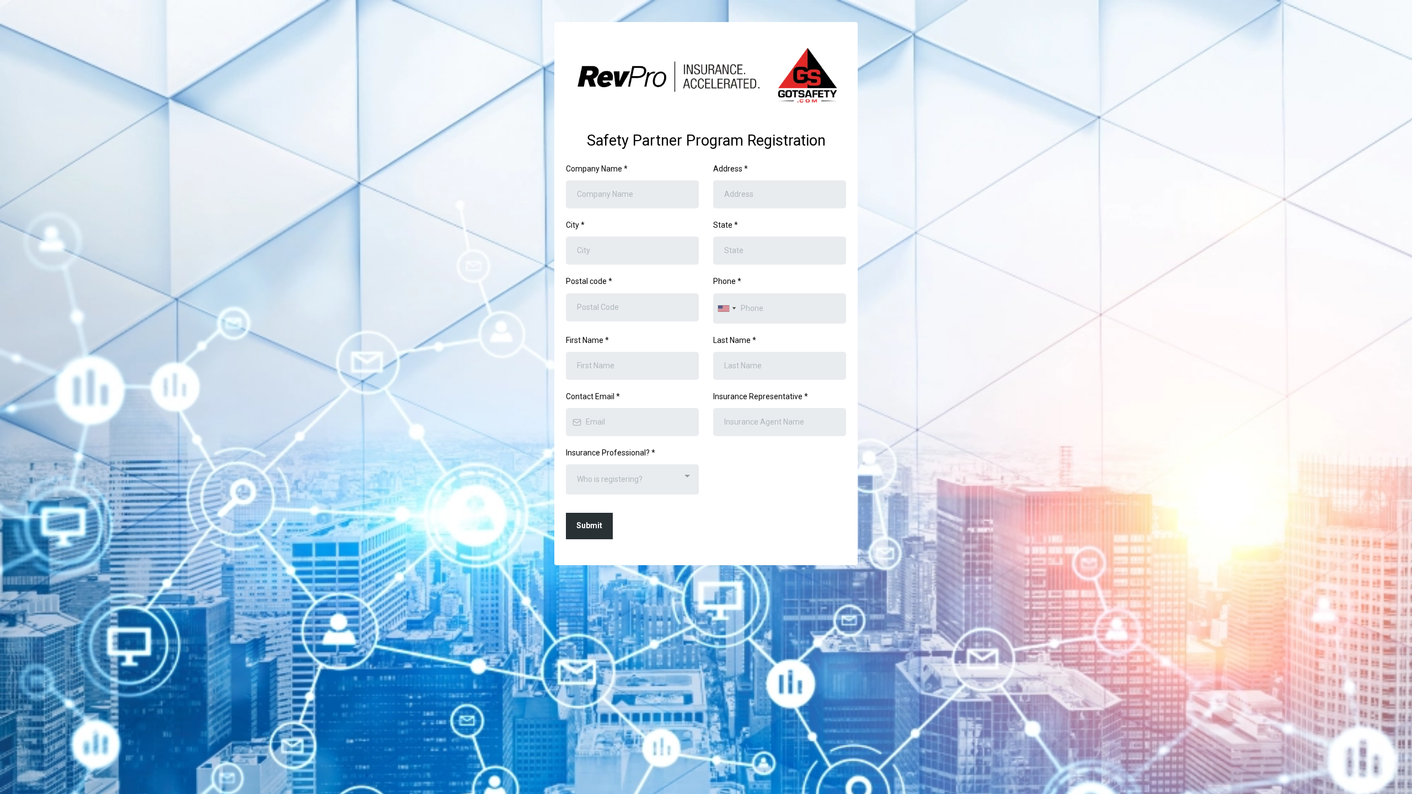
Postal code (589, 281)
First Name (587, 340)
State (725, 225)
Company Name (597, 168)
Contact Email (593, 396)
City (575, 225)
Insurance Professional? (610, 452)
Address (730, 168)
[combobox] (726, 308)
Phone (727, 281)
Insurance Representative (760, 396)
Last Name (734, 340)
